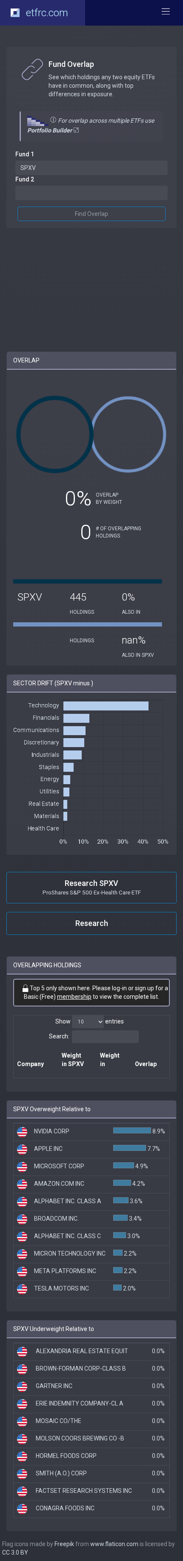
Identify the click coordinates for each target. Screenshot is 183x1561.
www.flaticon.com (114, 1544)
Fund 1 (24, 154)
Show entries (89, 1021)
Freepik (64, 1544)
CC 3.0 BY (15, 1552)
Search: (59, 1036)
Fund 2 (24, 179)
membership (74, 996)
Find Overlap (91, 213)
